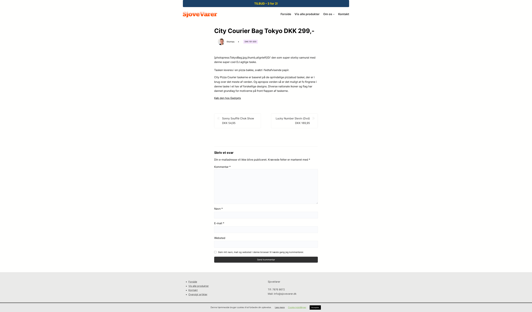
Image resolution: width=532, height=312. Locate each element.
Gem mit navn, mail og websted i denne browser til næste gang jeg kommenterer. (261, 252)
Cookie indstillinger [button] (297, 307)
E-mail (219, 223)
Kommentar (222, 166)
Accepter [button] (315, 307)
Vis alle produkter (198, 286)
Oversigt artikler (197, 294)
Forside (192, 281)
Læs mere (280, 307)
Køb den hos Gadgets (227, 98)
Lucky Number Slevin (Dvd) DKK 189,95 (293, 121)
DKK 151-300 (250, 41)
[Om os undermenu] (334, 14)
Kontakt (193, 290)
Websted (219, 238)
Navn (218, 208)
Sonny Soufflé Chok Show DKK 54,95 (238, 121)
